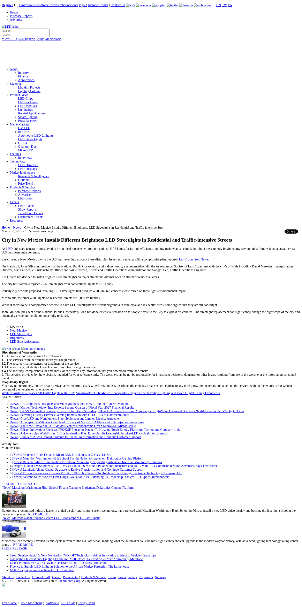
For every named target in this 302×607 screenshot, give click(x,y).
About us (8, 577)
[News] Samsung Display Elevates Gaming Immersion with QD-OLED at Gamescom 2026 (69, 415)
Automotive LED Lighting (35, 135)
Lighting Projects (29, 87)
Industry (23, 72)
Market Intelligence (22, 172)
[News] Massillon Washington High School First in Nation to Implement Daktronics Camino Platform (78, 458)
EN (230, 5)
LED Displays (27, 168)
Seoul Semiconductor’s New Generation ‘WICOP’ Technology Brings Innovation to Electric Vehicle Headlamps (83, 555)
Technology (17, 161)
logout (83, 5)
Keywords (146, 577)
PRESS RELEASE (14, 548)
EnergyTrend (86, 603)
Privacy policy (127, 577)
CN (218, 5)
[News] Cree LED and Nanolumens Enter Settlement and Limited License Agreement (65, 418)
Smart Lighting (28, 117)
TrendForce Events (30, 213)
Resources (16, 220)
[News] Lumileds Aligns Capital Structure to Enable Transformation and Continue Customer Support (75, 437)
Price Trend (25, 183)
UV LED (24, 128)
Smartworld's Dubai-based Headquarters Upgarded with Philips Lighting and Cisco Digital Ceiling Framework (148, 393)
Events (14, 202)
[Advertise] (151, 49)
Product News (19, 95)
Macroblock (53, 39)
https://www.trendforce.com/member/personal (48, 5)
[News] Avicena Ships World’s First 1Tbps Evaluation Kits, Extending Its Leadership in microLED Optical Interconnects (88, 433)
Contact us (23, 577)
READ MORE (38, 514)
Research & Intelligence (33, 176)
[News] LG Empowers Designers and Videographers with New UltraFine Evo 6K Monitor (69, 403)
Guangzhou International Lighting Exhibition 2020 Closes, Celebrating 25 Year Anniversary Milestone (76, 559)
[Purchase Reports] (151, 44)
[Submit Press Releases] (151, 55)
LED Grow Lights (30, 139)
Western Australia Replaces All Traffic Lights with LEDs (38, 393)
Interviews (25, 157)
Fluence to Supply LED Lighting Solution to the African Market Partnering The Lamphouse (69, 566)
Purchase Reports (21, 16)
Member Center (98, 5)
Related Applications (31, 113)
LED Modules (27, 106)
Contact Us (118, 5)
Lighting (15, 83)
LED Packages (28, 102)
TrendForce (9, 603)
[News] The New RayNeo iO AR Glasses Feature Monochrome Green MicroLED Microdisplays (73, 426)
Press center (70, 577)
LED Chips (25, 98)
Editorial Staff (41, 577)
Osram (40, 39)
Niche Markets (19, 124)
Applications (26, 80)
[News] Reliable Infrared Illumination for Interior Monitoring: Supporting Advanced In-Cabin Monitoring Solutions (87, 462)
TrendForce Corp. (69, 581)
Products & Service (22, 187)
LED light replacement (24, 341)
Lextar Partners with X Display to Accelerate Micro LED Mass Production (58, 562)
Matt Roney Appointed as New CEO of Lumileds (42, 570)
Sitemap (160, 577)
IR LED (23, 132)
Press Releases (27, 120)
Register (7, 5)
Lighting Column (29, 91)
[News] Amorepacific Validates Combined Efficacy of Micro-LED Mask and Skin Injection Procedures (77, 422)
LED (9, 248)
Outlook (23, 180)
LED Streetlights (21, 334)
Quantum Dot (27, 146)
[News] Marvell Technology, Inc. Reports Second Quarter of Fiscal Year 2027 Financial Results (72, 407)
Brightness (17, 338)
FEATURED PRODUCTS (19, 484)
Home (14, 12)
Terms (112, 577)
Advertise (16, 19)
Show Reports (27, 209)
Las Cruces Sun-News (193, 259)
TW (224, 5)
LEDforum (25, 198)
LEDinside (68, 603)
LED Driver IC (28, 165)
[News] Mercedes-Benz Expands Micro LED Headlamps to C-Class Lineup (61, 454)
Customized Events (30, 217)
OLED (22, 143)
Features (15, 154)
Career (56, 577)
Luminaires (25, 109)
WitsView (52, 603)
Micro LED (9, 39)
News (13, 69)
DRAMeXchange (32, 603)
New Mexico (18, 330)
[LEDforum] (151, 61)
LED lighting (26, 39)
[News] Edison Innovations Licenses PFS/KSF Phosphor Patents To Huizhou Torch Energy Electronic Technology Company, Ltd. (95, 429)
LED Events (26, 205)
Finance (23, 76)
